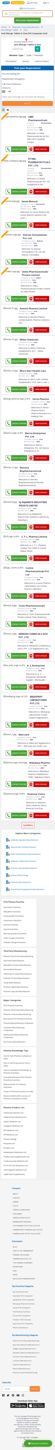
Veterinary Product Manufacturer (18, 974)
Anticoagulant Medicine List (15, 1170)
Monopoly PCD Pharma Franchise (18, 1018)
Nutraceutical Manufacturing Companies (16, 1036)
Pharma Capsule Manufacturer (17, 991)
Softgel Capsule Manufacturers (24, 1349)
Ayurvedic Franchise (12, 907)
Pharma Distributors (20, 1328)
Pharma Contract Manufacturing (17, 1014)
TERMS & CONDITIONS (21, 1210)
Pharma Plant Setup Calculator (26, 1234)
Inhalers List (9, 1148)
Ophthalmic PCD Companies (23, 1300)
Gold (28, 55)
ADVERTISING (18, 1267)
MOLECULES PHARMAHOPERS (24, 1279)
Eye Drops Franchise (20, 1292)
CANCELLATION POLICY (21, 1218)
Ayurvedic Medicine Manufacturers (26, 1345)
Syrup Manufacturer (12, 982)
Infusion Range (10, 1139)
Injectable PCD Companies (23, 1296)
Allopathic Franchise (12, 911)
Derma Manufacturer (13, 969)
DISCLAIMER (17, 1214)
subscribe (34, 1389)
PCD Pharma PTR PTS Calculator (26, 1226)
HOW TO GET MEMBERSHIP (23, 1251)
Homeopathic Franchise (14, 916)
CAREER (15, 1202)
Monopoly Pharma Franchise (24, 1304)
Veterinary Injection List (13, 1112)
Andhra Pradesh (42, 61)
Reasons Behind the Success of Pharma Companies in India (17, 1097)
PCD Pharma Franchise (13, 1005)
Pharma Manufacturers (21, 1369)
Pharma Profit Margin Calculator (27, 1230)
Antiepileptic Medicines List (15, 1152)
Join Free (34, 2)
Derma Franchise (11, 924)
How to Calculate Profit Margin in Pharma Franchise (17, 1071)
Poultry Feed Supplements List (16, 1156)
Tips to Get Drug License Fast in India (17, 1064)
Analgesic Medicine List (13, 1126)
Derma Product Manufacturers (24, 1357)
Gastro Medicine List (12, 1121)
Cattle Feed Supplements (14, 1174)
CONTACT (16, 1198)
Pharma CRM (18, 2)
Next (27, 103)
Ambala (25, 61)
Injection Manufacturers (22, 1365)
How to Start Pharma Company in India (18, 1057)
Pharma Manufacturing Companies (18, 1023)
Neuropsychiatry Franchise (15, 933)
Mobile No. (6, 88)
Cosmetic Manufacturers (22, 1361)
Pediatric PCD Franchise (22, 1320)
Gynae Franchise (11, 929)
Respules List (9, 1143)
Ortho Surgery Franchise (14, 938)
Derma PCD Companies (21, 1316)
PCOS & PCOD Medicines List (16, 1165)
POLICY (15, 1206)
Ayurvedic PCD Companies (23, 1324)
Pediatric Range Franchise (15, 942)
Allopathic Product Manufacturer (17, 965)
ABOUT (15, 1194)
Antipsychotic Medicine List (15, 1117)
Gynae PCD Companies (21, 1308)
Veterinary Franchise (12, 920)
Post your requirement (27, 20)
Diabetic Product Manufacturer (17, 978)
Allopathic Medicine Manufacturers (26, 1353)
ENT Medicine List (11, 1130)
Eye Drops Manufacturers (15, 1041)
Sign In (46, 2)
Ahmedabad (11, 61)
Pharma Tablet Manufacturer (16, 987)
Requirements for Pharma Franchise (15, 1085)
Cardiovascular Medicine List (16, 1161)
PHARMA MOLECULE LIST (22, 1259)
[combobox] (27, 14)
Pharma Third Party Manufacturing (18, 956)
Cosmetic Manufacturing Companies (14, 1029)
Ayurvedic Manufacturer (14, 960)
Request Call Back (39, 1443)
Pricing (6, 3)
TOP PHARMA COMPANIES (22, 1263)
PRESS (15, 1275)
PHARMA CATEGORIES (21, 1255)
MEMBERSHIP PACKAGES (22, 1222)
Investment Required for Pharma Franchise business (18, 1078)
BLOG (15, 1247)
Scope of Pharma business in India (18, 1091)
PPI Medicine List (11, 1134)
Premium (38, 55)
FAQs (15, 1271)
